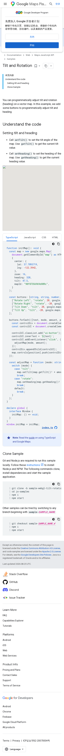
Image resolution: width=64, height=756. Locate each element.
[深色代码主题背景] (53, 244)
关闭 (32, 36)
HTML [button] (55, 237)
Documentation (14, 55)
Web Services (10, 655)
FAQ (5, 615)
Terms (6, 740)
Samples (11, 59)
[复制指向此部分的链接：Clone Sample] (26, 454)
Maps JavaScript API (44, 55)
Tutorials (7, 626)
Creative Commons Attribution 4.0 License (40, 548)
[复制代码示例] (58, 244)
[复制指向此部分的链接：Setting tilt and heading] (40, 133)
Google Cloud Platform (14, 722)
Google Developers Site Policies (36, 555)
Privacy (16, 740)
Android (7, 640)
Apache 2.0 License (51, 551)
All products (9, 727)
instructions (33, 465)
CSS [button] (44, 237)
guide (32, 437)
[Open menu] (5, 4)
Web (28, 55)
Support (7, 680)
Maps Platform (37, 4)
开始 (32, 45)
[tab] (12, 237)
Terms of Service (11, 685)
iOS (4, 645)
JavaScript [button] (30, 237)
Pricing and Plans (11, 670)
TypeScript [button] (12, 237)
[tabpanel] (32, 343)
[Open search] (51, 4)
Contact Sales (10, 675)
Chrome (7, 711)
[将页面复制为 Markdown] (46, 66)
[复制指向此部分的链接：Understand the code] (44, 125)
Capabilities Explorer (13, 620)
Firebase (7, 717)
